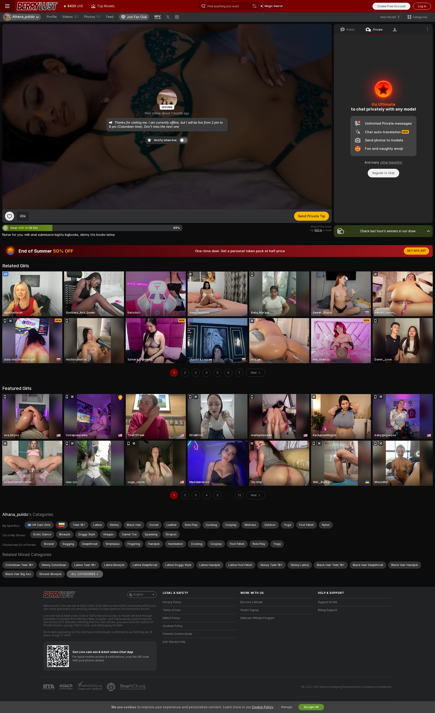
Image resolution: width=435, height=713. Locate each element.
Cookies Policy (173, 626)
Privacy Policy (172, 602)
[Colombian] (62, 525)
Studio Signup (249, 610)
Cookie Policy (262, 707)
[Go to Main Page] (37, 6)
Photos (92, 17)
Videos (70, 17)
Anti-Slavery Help (174, 641)
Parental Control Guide (177, 634)
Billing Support (327, 610)
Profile (51, 17)
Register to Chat (383, 173)
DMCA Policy (171, 618)
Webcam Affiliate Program (257, 618)
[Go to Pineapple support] (111, 687)
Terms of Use (171, 610)
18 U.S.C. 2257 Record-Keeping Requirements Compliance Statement (346, 687)
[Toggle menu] (7, 6)
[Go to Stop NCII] (133, 687)
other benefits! (391, 162)
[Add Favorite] (9, 216)
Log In (422, 6)
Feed (110, 17)
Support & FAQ (327, 602)
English (138, 594)
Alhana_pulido (15, 514)
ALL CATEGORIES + (84, 574)
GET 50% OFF (416, 250)
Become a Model (251, 602)
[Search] (254, 6)
